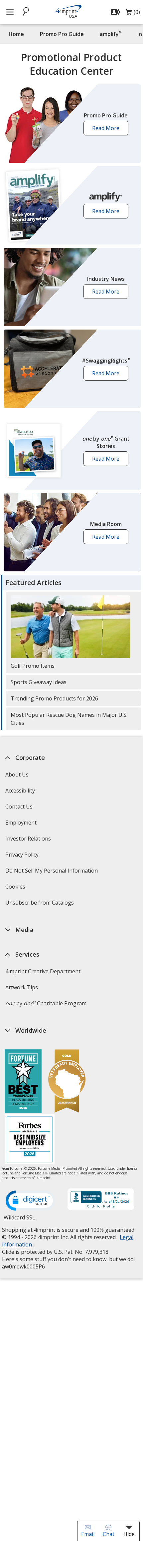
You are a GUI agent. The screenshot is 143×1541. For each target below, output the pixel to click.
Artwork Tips (21, 987)
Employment (21, 822)
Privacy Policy (22, 857)
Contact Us (19, 806)
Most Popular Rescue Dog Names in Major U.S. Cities (69, 718)
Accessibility (20, 790)
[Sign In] (116, 12)
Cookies (16, 889)
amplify (110, 34)
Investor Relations (29, 841)
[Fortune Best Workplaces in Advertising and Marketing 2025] (23, 1081)
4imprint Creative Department (42, 971)
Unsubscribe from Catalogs (40, 905)
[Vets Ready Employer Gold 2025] (67, 1081)
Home (16, 34)
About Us (17, 774)
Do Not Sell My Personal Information (52, 873)
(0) (132, 13)
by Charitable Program (45, 1003)
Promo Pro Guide (62, 34)
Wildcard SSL (19, 1220)
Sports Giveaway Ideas (39, 682)
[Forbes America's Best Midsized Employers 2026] (29, 1140)
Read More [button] (108, 129)
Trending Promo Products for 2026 (54, 698)
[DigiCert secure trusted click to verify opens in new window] (31, 1201)
